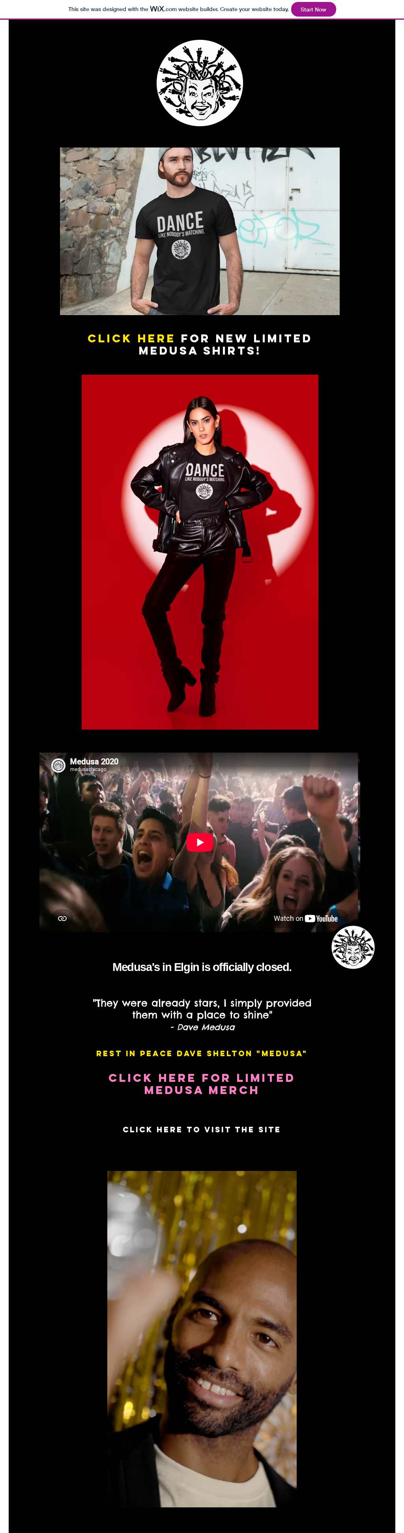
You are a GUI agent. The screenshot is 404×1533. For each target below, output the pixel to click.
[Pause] (117, 1518)
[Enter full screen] (286, 1518)
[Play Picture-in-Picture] (272, 1518)
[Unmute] (131, 1518)
